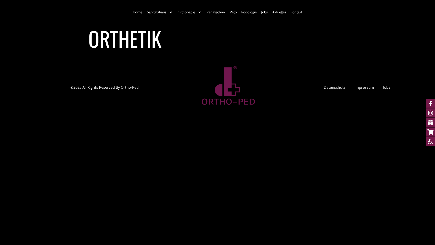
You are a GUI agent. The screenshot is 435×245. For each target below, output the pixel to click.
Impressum (364, 87)
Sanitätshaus (156, 12)
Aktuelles (279, 12)
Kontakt (296, 12)
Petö (233, 12)
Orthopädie (186, 12)
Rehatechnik (215, 12)
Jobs (264, 12)
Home (137, 12)
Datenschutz (335, 87)
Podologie (249, 12)
